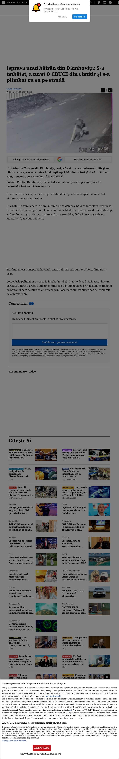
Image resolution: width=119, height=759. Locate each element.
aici (70, 710)
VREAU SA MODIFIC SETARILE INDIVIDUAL (41, 754)
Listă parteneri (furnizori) (14, 741)
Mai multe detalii (53, 696)
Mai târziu (62, 16)
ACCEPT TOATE (41, 748)
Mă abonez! (79, 16)
